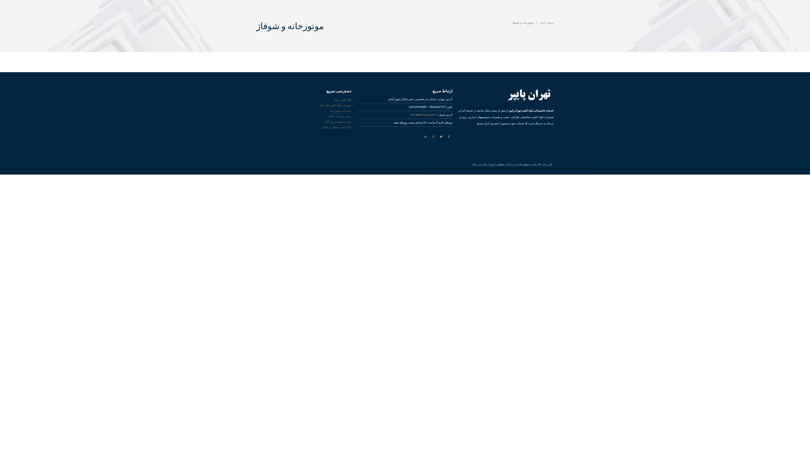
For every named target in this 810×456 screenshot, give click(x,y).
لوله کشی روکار (342, 100)
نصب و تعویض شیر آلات (337, 122)
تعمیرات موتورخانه (340, 111)
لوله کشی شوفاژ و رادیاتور (336, 127)
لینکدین (425, 136)
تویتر (441, 136)
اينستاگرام (433, 136)
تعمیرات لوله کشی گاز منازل (335, 105)
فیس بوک (449, 136)
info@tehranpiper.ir (424, 115)
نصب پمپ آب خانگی (339, 116)
